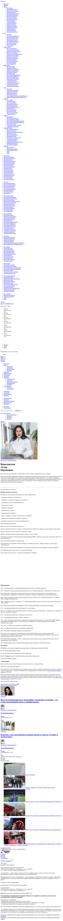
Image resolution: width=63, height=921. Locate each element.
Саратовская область (12, 82)
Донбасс (6, 146)
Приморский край (11, 136)
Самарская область (12, 80)
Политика (6, 363)
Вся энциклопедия (12, 414)
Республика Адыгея (12, 40)
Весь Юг (9, 34)
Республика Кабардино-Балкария (15, 121)
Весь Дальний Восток (12, 129)
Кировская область (12, 68)
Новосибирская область (13, 107)
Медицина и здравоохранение (8, 460)
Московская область (12, 9)
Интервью (9, 384)
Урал (5, 87)
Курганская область (12, 93)
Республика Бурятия (12, 144)
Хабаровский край (12, 140)
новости (3, 359)
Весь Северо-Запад (12, 48)
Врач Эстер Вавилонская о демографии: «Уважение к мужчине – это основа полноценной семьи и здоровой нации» (29, 701)
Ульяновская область (12, 84)
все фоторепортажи (6, 848)
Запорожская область (12, 149)
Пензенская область (12, 72)
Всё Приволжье (11, 66)
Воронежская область (12, 15)
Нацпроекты (7, 375)
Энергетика (10, 368)
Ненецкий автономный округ (14, 54)
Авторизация (4, 858)
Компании (9, 417)
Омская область (11, 108)
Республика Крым (11, 44)
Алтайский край (11, 101)
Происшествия (7, 373)
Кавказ (5, 115)
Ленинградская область (13, 55)
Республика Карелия (12, 61)
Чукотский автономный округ (15, 142)
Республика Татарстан (13, 79)
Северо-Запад (7, 47)
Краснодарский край (12, 38)
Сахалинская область (12, 139)
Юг (4, 33)
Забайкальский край (12, 143)
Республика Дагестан (12, 118)
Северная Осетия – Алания (14, 125)
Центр (5, 6)
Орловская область (12, 23)
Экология (6, 376)
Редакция (3, 856)
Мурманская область (12, 57)
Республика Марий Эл (13, 76)
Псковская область (12, 59)
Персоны (9, 416)
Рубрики (3, 361)
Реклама (6, 344)
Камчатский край (11, 133)
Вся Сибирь (10, 100)
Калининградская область (13, 51)
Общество (6, 372)
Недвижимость (11, 369)
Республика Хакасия (12, 112)
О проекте (3, 854)
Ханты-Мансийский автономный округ (17, 96)
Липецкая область (11, 22)
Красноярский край (12, 105)
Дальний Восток (8, 128)
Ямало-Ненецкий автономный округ (16, 97)
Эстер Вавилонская (7, 713)
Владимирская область (13, 13)
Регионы (3, 1)
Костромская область (12, 19)
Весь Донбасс (10, 147)
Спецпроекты (7, 386)
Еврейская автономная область (15, 132)
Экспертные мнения (12, 382)
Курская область (11, 20)
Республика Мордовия (13, 77)
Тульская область (11, 30)
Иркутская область (12, 103)
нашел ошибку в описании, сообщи (10, 684)
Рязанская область (11, 24)
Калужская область (12, 18)
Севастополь (10, 45)
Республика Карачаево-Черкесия (15, 122)
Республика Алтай (12, 110)
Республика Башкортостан (14, 75)
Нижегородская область (13, 69)
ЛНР (8, 151)
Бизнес (5, 365)
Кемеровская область (12, 104)
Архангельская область (13, 50)
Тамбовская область (12, 27)
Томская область (11, 114)
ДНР (8, 153)
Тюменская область (12, 94)
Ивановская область (12, 16)
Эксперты (6, 377)
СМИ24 (3, 919)
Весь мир (6, 4)
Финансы (9, 370)
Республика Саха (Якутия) (14, 137)
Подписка (9, 387)
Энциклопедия (11, 379)
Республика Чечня (11, 123)
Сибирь (6, 98)
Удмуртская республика (13, 83)
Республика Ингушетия (13, 119)
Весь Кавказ (10, 116)
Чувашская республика (13, 86)
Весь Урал (9, 89)
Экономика (10, 366)
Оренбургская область (12, 70)
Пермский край (11, 73)
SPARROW (3, 916)
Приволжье (7, 65)
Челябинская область (12, 91)
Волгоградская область (13, 37)
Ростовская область (12, 43)
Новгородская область (12, 58)
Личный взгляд (11, 383)
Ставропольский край (12, 126)
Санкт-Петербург (11, 64)
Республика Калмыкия (13, 41)
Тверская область (11, 29)
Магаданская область (12, 135)
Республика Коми (11, 62)
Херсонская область (12, 150)
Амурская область (11, 130)
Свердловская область (12, 90)
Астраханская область (12, 36)
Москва (6, 5)
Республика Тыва (11, 111)
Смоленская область (12, 26)
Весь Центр (10, 8)
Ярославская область (12, 31)
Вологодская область (12, 52)
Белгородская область (12, 11)
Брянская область (11, 12)
